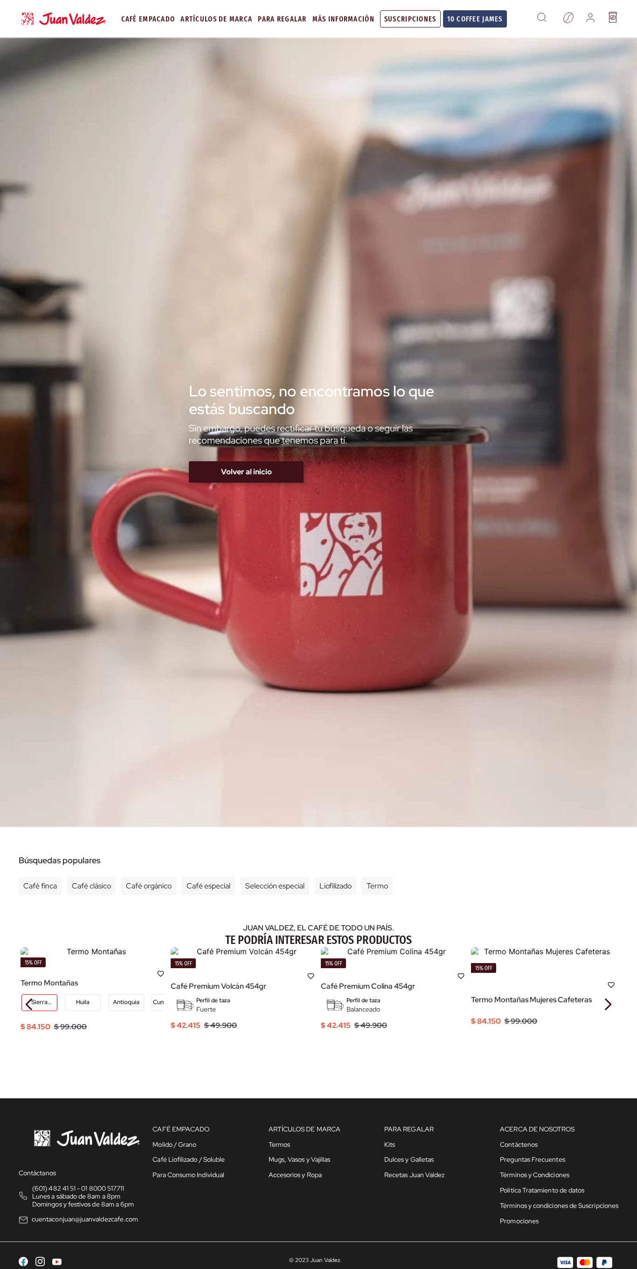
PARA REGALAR (282, 18)
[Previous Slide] (29, 1004)
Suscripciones (410, 18)
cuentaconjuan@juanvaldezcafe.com (85, 1219)
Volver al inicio (246, 472)
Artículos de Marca (216, 18)
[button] (541, 18)
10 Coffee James (475, 18)
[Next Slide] (607, 1004)
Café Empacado (148, 18)
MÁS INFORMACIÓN (343, 18)
